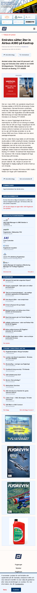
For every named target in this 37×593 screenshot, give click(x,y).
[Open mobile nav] (34, 28)
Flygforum (18, 572)
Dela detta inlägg (9, 55)
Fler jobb (30, 271)
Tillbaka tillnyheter (9, 35)
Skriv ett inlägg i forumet (26, 410)
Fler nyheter (6, 343)
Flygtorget (18, 564)
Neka (5, 590)
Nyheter (18, 568)
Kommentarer (25, 55)
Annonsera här (7, 271)
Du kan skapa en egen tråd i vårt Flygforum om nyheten (18, 207)
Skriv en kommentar (25, 179)
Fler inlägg (6, 410)
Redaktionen (25, 46)
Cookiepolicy (19, 584)
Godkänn (16, 590)
